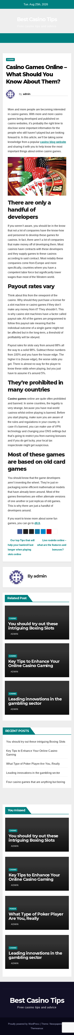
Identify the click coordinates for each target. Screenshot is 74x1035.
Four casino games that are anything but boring (35, 782)
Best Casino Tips (37, 19)
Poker (13, 909)
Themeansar (37, 1028)
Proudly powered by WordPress (24, 1024)
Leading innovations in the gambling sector (35, 701)
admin (26, 94)
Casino (10, 59)
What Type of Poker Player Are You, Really (33, 763)
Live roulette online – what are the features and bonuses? (51, 545)
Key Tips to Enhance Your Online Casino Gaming (34, 663)
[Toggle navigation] (68, 38)
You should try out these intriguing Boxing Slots (33, 626)
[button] (62, 38)
